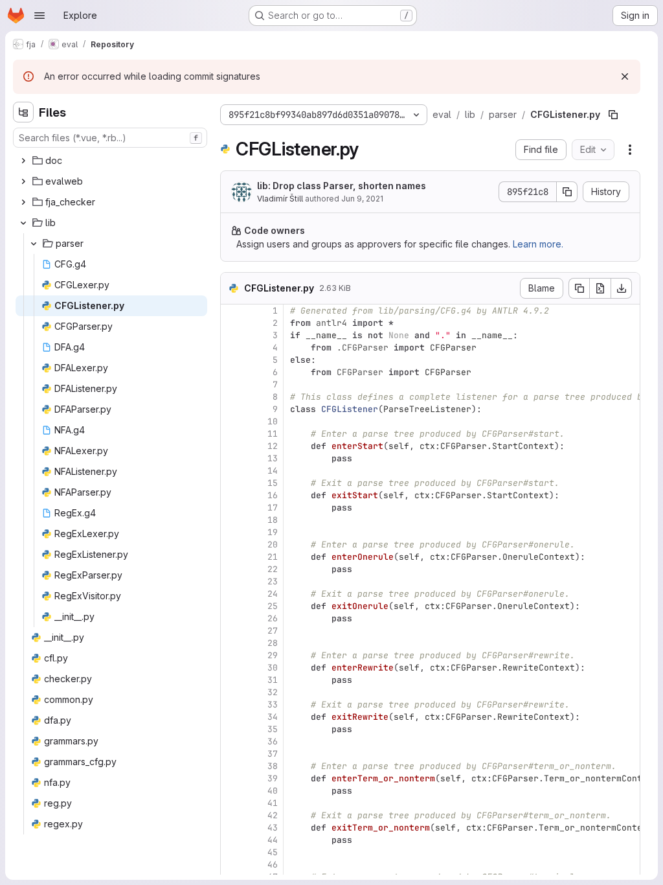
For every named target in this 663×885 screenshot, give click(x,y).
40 (272, 790)
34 (272, 716)
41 (272, 803)
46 (272, 864)
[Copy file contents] (578, 288)
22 (272, 569)
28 (272, 643)
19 (272, 532)
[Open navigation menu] (39, 15)
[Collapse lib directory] (23, 223)
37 (272, 753)
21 (272, 556)
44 (272, 839)
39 (272, 778)
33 (272, 704)
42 (272, 815)
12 (272, 446)
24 (272, 593)
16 (272, 495)
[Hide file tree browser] (23, 112)
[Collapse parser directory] (33, 243)
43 (272, 827)
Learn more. (538, 243)
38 (272, 766)
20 (272, 544)
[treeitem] (111, 160)
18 (272, 519)
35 (272, 729)
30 (272, 667)
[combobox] (110, 138)
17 (272, 507)
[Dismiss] (625, 76)
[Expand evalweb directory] (23, 181)
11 (272, 433)
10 (272, 421)
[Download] (621, 288)
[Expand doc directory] (23, 160)
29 (272, 655)
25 (272, 606)
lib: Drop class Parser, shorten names (341, 185)
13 (272, 458)
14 (272, 470)
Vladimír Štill (280, 198)
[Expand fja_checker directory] (23, 202)
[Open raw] (600, 288)
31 (272, 679)
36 (272, 741)
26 (272, 618)
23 (272, 581)
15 (272, 482)
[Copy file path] (613, 114)
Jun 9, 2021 (362, 198)
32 (272, 692)
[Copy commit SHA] (567, 191)
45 (272, 852)
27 (272, 630)
